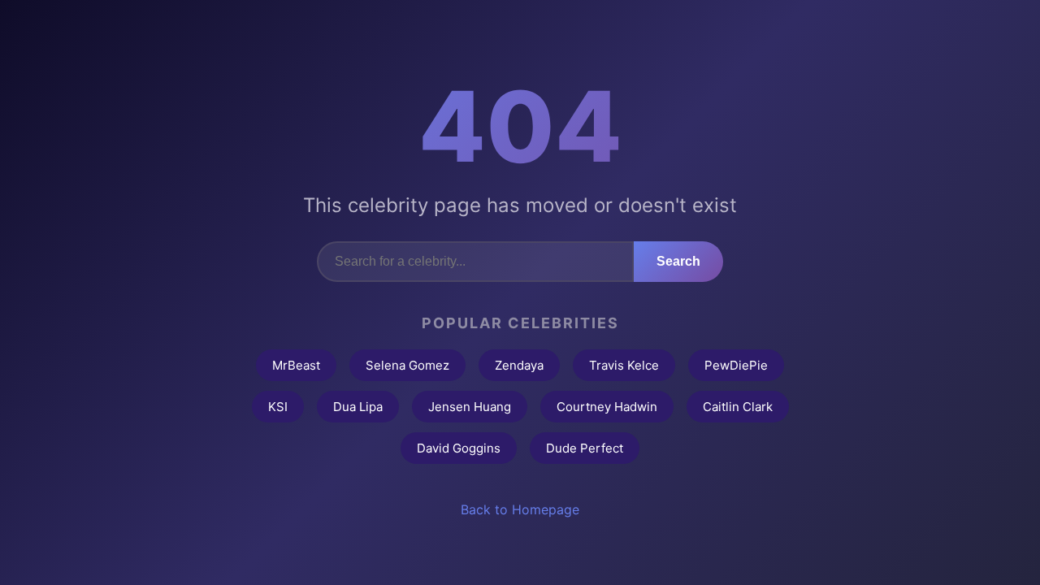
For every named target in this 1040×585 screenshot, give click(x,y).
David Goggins (458, 448)
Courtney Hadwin (607, 406)
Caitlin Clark (738, 406)
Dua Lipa (358, 406)
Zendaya (519, 365)
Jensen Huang (469, 406)
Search (678, 261)
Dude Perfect (584, 448)
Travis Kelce (624, 365)
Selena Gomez (407, 365)
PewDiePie (736, 365)
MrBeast (296, 365)
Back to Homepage (520, 509)
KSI (278, 406)
